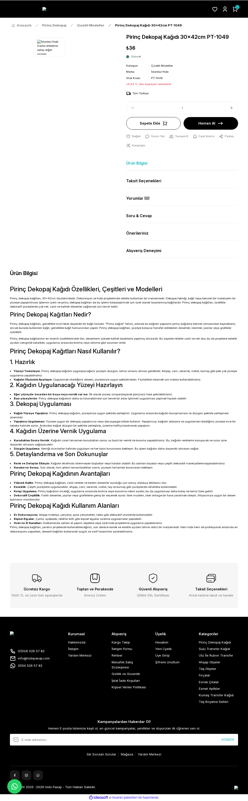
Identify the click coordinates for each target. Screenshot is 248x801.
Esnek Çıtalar (209, 682)
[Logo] (108, 9)
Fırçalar (204, 675)
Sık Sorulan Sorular (101, 754)
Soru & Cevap (139, 215)
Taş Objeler (207, 669)
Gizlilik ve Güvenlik (126, 674)
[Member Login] (225, 9)
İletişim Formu (122, 649)
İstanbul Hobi (160, 71)
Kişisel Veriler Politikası (129, 687)
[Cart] (235, 9)
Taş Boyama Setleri (213, 702)
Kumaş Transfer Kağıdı (216, 695)
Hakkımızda (76, 642)
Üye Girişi (162, 655)
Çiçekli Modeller (162, 65)
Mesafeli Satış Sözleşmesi (122, 664)
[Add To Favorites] (133, 136)
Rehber (117, 655)
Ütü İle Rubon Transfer (216, 655)
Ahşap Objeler (209, 662)
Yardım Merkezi (80, 655)
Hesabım (161, 642)
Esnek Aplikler (209, 688)
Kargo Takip (121, 642)
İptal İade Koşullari (126, 680)
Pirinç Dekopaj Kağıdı (215, 642)
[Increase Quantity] (233, 108)
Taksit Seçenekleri (143, 180)
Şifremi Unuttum (167, 662)
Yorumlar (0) (137, 198)
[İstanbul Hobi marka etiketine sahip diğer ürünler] (49, 47)
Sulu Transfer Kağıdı (214, 649)
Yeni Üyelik (163, 649)
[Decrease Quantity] (130, 108)
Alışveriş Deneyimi (143, 250)
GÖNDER (227, 740)
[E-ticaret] (123, 797)
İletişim (73, 649)
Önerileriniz (137, 233)
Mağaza (127, 754)
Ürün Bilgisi (136, 163)
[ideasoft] (98, 797)
